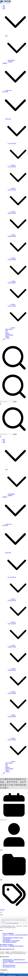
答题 (4, 7)
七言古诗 (13, 211)
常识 (6, 332)
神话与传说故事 (9, 335)
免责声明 (1, 974)
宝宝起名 (7, 337)
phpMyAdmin (8, 90)
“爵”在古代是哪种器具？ (9, 961)
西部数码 (17, 975)
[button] (15, 34)
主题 (6, 330)
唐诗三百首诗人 (9, 329)
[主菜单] (0, 404)
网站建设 (5, 497)
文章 (4, 339)
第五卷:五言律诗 (12, 670)
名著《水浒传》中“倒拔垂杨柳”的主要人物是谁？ (12, 946)
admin (1, 849)
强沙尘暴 (2, 909)
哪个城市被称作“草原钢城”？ (7, 944)
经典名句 (7, 333)
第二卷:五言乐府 (12, 600)
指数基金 (10, 61)
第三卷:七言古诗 (12, 623)
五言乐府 (13, 188)
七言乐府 (13, 234)
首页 (4, 5)
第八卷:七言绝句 (12, 739)
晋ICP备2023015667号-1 (6, 974)
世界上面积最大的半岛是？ (9, 966)
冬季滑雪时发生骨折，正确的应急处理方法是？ (14, 959)
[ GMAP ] (15, 974)
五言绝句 (13, 304)
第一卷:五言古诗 (12, 577)
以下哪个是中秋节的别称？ (9, 965)
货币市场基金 (11, 60)
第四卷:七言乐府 (12, 646)
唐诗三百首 (8, 552)
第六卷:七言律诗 (12, 693)
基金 (6, 469)
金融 (4, 442)
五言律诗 (13, 258)
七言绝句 (13, 327)
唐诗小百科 (5, 525)
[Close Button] (0, 437)
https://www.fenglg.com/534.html (12, 923)
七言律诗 (13, 281)
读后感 (7, 336)
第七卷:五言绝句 (12, 716)
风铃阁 (6, 975)
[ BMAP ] (12, 974)
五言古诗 (13, 165)
